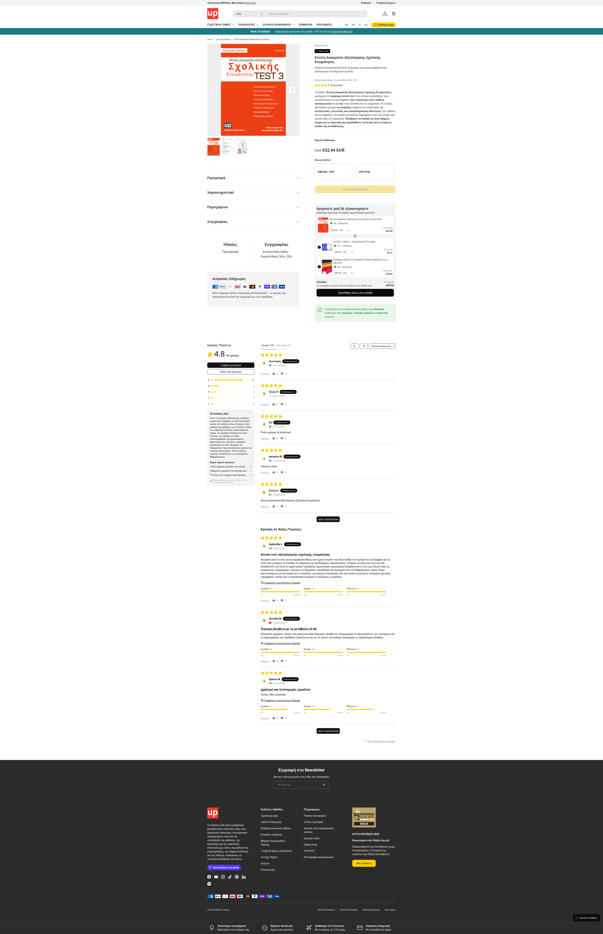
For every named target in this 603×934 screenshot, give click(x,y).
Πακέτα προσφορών (315, 815)
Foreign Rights (269, 857)
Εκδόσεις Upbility (221, 909)
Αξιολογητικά (321, 45)
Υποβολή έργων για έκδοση (276, 851)
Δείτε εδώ (250, 3)
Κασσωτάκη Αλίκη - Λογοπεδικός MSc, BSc (336, 79)
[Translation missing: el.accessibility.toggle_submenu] (233, 25)
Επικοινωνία (268, 869)
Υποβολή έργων (386, 3)
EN (346, 24)
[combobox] (300, 13)
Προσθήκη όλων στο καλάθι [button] (355, 293)
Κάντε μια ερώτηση (230, 371)
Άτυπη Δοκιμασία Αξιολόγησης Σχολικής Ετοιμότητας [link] (356, 218)
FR (353, 24)
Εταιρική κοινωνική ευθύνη (276, 828)
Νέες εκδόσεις (364, 863)
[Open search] (355, 346)
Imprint (265, 863)
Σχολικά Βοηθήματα (341, 31)
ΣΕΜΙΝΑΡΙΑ (305, 24)
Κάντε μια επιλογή (355, 189)
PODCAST (309, 851)
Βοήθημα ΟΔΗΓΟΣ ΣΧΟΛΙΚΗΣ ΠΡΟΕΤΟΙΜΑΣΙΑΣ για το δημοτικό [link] (360, 261)
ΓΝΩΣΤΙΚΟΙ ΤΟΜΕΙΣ (219, 24)
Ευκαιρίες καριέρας (271, 834)
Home (210, 39)
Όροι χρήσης (390, 909)
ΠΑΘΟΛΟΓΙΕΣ (246, 24)
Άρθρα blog (310, 844)
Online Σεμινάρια (313, 822)
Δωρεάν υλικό (311, 838)
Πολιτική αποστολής (371, 909)
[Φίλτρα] (364, 346)
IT (360, 24)
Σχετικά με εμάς (269, 815)
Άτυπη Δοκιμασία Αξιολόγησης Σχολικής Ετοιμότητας (253, 39)
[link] (323, 225)
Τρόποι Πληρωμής (271, 822)
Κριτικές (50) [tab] (268, 345)
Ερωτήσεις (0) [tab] (283, 345)
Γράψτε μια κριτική (231, 365)
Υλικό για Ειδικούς (223, 39)
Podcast (366, 3)
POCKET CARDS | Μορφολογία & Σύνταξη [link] (354, 241)
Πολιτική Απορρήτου (326, 909)
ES (366, 24)
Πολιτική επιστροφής (349, 909)
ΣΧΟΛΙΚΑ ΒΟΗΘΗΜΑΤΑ (277, 24)
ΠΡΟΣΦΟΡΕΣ (324, 24)
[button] (393, 13)
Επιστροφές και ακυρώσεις (319, 857)
